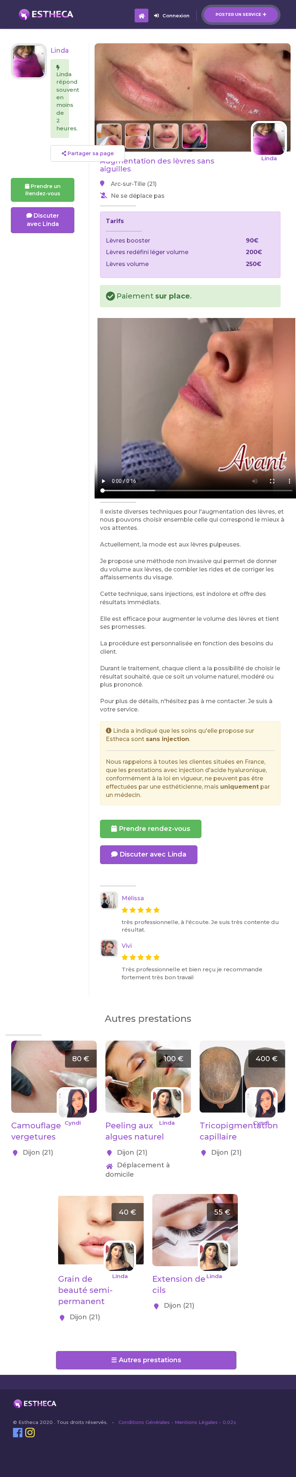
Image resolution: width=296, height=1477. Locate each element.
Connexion (176, 15)
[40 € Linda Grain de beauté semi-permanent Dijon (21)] (101, 1197)
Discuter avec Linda (152, 854)
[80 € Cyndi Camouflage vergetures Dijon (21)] (54, 1044)
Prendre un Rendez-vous (43, 190)
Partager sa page (90, 153)
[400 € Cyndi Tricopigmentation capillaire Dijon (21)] (242, 1044)
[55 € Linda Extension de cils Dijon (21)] (195, 1197)
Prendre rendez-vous (153, 829)
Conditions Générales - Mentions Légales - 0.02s (177, 1422)
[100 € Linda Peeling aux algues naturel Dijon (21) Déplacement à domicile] (148, 1044)
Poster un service (238, 14)
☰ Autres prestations (146, 1360)
